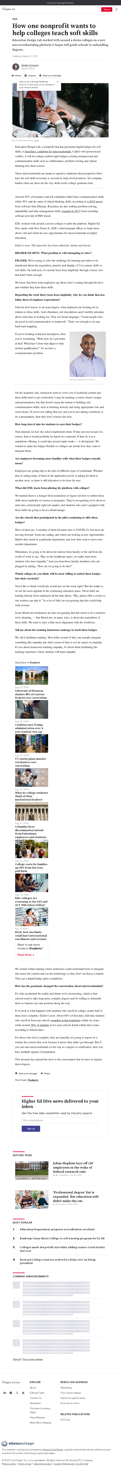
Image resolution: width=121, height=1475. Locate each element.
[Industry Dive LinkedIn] (4, 1393)
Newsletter (35, 1403)
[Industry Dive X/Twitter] (17, 1393)
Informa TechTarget (53, 1449)
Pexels (36, 140)
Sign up (107, 9)
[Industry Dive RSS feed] (23, 1393)
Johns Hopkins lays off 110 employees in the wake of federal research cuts (73, 1167)
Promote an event (69, 1403)
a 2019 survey (95, 201)
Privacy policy (9, 1463)
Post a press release (32, 1359)
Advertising (66, 1387)
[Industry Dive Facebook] (11, 1393)
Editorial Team (37, 1392)
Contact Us (35, 1397)
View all (17, 1359)
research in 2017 (71, 211)
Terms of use (24, 1463)
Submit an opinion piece (73, 1397)
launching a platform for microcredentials (48, 151)
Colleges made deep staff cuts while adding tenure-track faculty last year (62, 1248)
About (33, 1387)
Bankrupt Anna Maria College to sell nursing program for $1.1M (62, 1238)
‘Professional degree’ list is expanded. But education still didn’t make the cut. (76, 1196)
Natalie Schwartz (30, 65)
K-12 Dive (65, 1419)
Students (33, 1080)
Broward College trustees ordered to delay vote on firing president (57, 1261)
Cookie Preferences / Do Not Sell (70, 1463)
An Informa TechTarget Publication (60, 3)
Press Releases (37, 1417)
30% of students (40, 1025)
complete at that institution (66, 1020)
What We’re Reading (40, 1422)
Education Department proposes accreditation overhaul (57, 1229)
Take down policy (42, 1463)
